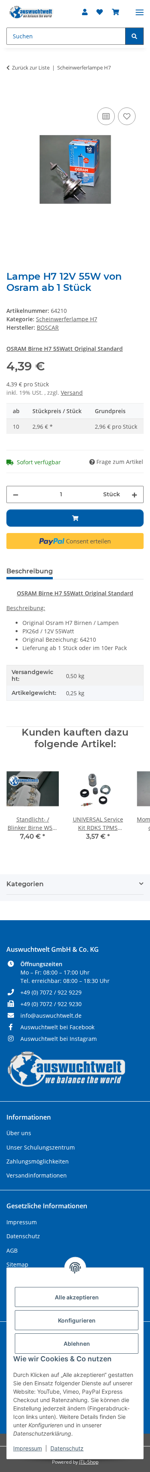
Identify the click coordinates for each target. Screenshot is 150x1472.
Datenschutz (67, 1448)
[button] (85, 12)
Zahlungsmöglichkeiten (37, 1161)
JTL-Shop (88, 1461)
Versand (72, 392)
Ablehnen (77, 1343)
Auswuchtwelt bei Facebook (57, 1027)
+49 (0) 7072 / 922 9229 (51, 992)
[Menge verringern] (15, 494)
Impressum (27, 1448)
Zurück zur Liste (31, 67)
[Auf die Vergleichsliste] (106, 116)
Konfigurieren (77, 1320)
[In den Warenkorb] (12, 96)
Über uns (18, 1133)
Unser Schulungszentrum (40, 1147)
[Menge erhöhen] (134, 494)
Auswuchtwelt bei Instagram (58, 1038)
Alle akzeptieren (77, 1297)
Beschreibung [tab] (29, 571)
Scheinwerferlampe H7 (66, 319)
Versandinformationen (36, 1175)
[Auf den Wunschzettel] (127, 116)
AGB (12, 1250)
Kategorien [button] (25, 884)
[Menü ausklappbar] (140, 9)
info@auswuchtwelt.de (51, 1015)
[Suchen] (134, 36)
